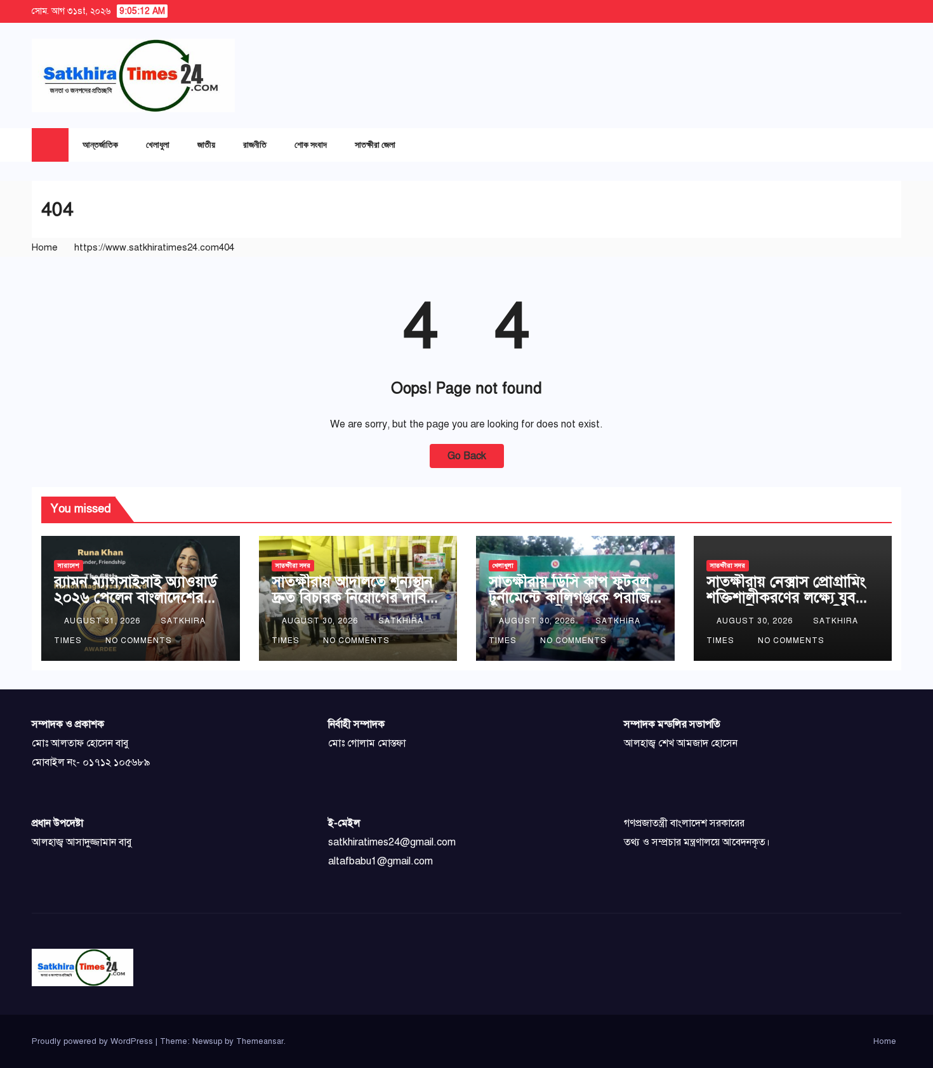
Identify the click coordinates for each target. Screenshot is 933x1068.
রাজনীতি (255, 144)
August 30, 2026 (321, 620)
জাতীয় (206, 144)
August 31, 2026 (103, 620)
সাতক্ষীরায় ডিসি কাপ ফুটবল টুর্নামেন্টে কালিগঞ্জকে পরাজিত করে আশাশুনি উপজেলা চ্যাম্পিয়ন (574, 605)
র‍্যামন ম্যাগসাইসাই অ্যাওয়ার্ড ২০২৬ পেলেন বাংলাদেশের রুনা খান (135, 597)
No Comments (138, 640)
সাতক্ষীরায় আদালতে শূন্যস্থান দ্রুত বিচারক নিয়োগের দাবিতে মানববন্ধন (357, 597)
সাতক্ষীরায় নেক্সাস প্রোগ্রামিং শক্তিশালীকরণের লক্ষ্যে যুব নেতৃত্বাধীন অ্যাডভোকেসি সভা (789, 597)
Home (45, 247)
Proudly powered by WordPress (94, 1041)
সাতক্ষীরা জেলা (375, 144)
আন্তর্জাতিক (100, 144)
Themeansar (260, 1041)
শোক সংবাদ (310, 144)
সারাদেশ (68, 565)
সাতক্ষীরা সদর (292, 565)
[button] (866, 145)
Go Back (466, 456)
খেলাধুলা (157, 144)
